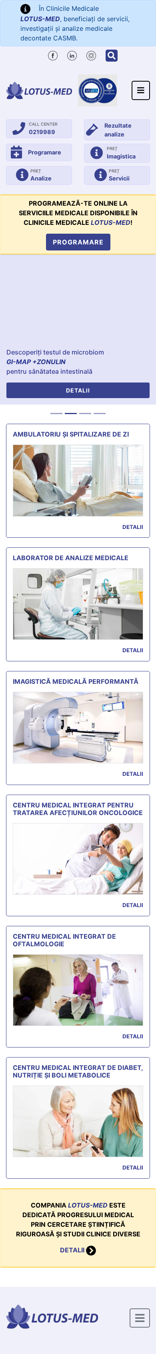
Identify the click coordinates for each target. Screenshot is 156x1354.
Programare (78, 242)
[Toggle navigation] (141, 90)
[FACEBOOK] (53, 54)
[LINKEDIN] (72, 54)
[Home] (39, 90)
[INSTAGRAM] (91, 54)
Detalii (78, 390)
